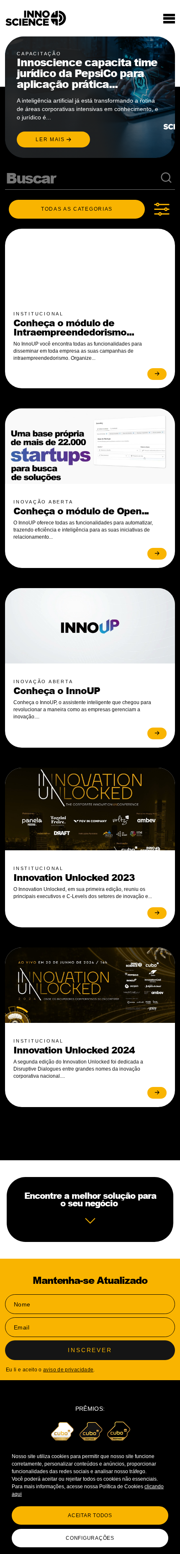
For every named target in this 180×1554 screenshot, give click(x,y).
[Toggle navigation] (169, 18)
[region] (90, 1497)
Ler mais (51, 139)
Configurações (90, 1538)
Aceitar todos (90, 1515)
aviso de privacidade (68, 1370)
